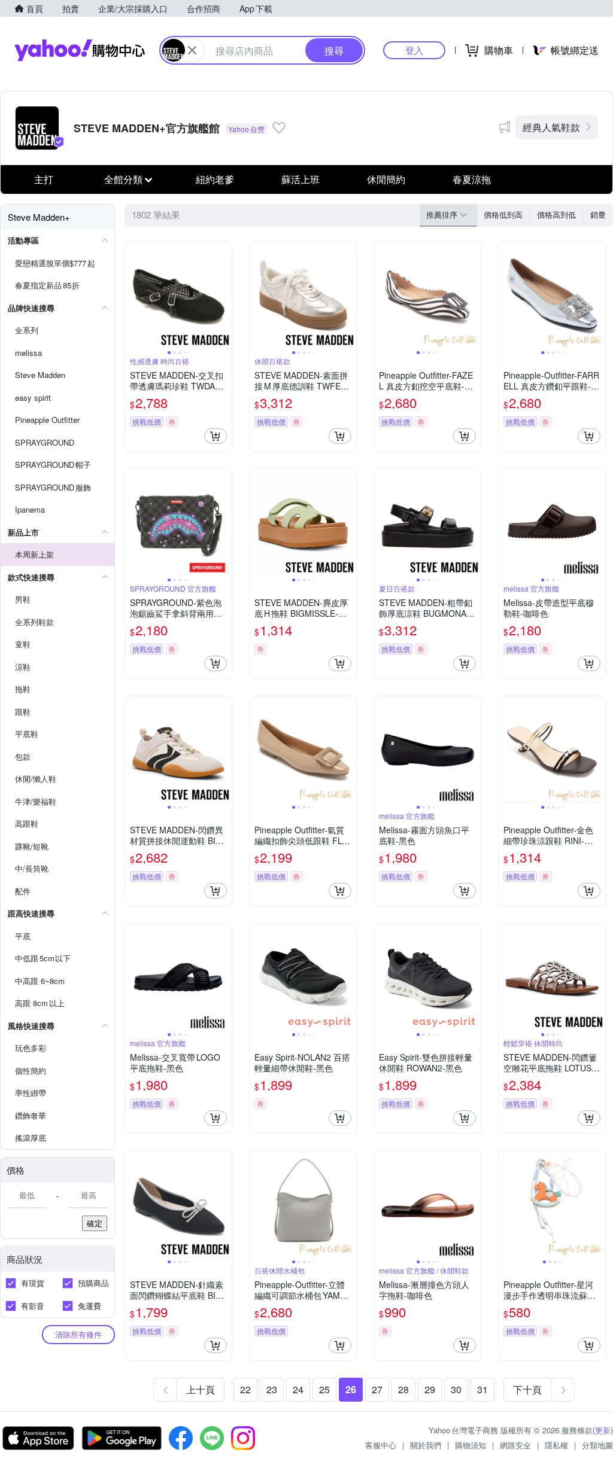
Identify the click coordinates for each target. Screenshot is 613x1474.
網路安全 (515, 1445)
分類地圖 (597, 1445)
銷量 (598, 214)
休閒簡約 (386, 179)
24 (298, 1389)
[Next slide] (224, 295)
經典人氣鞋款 (551, 127)
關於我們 (425, 1445)
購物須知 (470, 1445)
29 (429, 1389)
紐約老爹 (215, 179)
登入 (414, 50)
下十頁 (527, 1389)
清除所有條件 (78, 1334)
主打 (43, 179)
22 (245, 1389)
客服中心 (380, 1445)
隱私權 (556, 1445)
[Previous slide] (133, 295)
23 (271, 1389)
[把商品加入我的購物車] (215, 436)
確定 (94, 1223)
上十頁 (200, 1389)
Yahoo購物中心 (79, 50)
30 (456, 1389)
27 (377, 1389)
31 (482, 1389)
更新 (603, 1430)
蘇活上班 (300, 179)
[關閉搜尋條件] (192, 50)
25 (324, 1389)
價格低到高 (503, 214)
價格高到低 (556, 214)
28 (403, 1389)
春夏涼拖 (472, 179)
